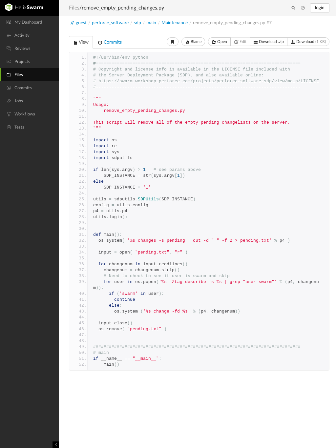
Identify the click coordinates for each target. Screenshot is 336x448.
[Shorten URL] (172, 41)
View (83, 42)
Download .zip (271, 42)
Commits (112, 42)
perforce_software (110, 23)
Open (221, 42)
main (151, 23)
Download (310, 42)
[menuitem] (29, 22)
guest (81, 23)
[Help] (303, 8)
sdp (137, 23)
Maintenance (174, 23)
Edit (242, 42)
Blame (195, 42)
